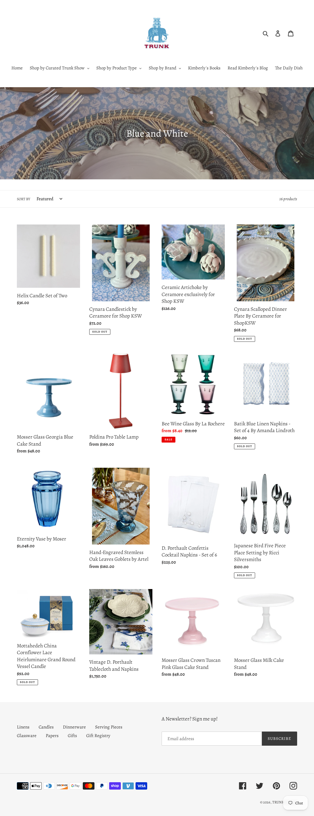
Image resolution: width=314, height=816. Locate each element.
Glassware (26, 735)
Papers (52, 735)
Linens (23, 727)
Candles (46, 727)
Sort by (23, 199)
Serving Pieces (108, 727)
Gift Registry (98, 735)
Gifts (72, 735)
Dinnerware (74, 727)
